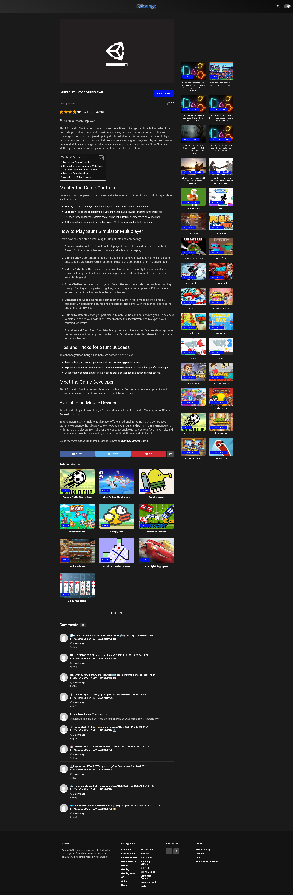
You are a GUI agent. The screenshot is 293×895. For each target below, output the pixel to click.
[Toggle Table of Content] (99, 158)
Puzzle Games (148, 849)
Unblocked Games (220, 139)
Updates (145, 886)
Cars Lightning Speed (156, 566)
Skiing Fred (193, 308)
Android (64, 414)
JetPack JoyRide (193, 383)
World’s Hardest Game (134, 440)
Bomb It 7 (193, 408)
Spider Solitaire (77, 600)
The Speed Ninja (193, 283)
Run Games (217, 202)
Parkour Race (221, 333)
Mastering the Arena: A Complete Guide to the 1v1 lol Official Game (221, 180)
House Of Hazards (221, 383)
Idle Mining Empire (193, 458)
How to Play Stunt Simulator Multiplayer (83, 166)
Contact (200, 853)
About (199, 857)
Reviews (145, 853)
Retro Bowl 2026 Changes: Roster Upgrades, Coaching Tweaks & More (221, 118)
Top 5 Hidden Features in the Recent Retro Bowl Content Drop (193, 118)
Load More (116, 613)
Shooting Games (145, 862)
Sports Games (148, 872)
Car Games (127, 849)
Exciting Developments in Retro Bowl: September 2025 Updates (221, 148)
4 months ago (79, 643)
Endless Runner (129, 857)
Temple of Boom (221, 258)
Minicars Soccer (156, 531)
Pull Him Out (221, 233)
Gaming (187, 77)
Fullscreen (164, 93)
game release (190, 139)
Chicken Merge (221, 408)
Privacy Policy (203, 849)
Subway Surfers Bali (221, 308)
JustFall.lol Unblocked (116, 497)
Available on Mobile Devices (77, 177)
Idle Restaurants (221, 433)
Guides (124, 881)
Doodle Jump (156, 497)
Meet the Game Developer (76, 173)
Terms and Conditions (207, 861)
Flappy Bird (116, 531)
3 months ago (101, 714)
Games (66, 490)
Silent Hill (145, 868)
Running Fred (221, 283)
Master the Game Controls (76, 162)
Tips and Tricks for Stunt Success (80, 169)
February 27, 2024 (67, 103)
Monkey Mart (77, 531)
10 (172, 103)
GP (122, 877)
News (214, 77)
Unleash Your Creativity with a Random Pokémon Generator (193, 180)
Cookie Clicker (77, 566)
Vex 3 (221, 358)
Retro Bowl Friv (193, 208)
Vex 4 (193, 358)
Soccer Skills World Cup (77, 497)
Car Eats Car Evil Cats (193, 258)
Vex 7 (221, 208)
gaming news (128, 873)
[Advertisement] (207, 36)
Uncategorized (191, 109)
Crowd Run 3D (193, 333)
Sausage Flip (221, 458)
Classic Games (191, 402)
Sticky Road (193, 233)
